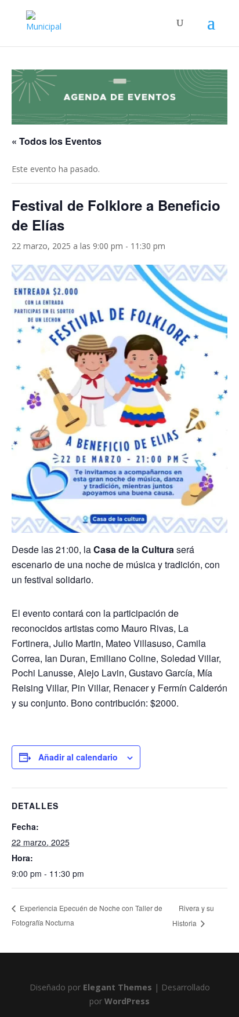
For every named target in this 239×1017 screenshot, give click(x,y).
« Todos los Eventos (57, 141)
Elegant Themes (117, 987)
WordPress (127, 1001)
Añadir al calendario (78, 757)
